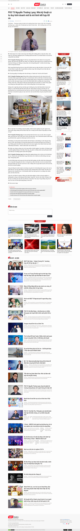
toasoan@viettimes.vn (66, 519)
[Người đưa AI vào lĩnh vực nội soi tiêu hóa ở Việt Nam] (15, 402)
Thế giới (52, 8)
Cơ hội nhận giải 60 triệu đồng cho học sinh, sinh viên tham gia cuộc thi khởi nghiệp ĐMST (27, 190)
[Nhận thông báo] (63, 4)
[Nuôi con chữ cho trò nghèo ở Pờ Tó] (15, 453)
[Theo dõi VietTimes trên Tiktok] (68, 523)
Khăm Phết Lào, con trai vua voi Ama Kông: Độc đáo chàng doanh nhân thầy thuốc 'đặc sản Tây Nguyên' (37, 488)
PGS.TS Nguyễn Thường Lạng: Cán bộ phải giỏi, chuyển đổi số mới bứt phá (48, 236)
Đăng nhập (69, 4)
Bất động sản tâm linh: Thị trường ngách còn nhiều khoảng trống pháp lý (48, 251)
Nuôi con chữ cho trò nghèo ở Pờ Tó (34, 449)
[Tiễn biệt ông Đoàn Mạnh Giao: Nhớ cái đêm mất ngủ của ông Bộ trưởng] (15, 377)
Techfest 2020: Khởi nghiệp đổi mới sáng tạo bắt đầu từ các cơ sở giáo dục (25, 191)
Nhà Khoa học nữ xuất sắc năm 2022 (42, 430)
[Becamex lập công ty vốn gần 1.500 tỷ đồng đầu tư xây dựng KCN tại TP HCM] (15, 229)
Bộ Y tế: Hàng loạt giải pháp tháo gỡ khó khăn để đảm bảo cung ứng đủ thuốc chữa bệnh (37, 362)
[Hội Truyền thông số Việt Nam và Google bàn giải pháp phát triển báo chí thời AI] (15, 244)
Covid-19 (31, 417)
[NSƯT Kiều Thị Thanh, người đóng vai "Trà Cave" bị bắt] (64, 229)
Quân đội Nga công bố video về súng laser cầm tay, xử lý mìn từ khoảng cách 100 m (31, 251)
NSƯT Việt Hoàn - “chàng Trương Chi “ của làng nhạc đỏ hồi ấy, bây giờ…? (60, 138)
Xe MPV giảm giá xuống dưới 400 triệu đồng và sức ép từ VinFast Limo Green (61, 83)
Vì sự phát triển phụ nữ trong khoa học (37, 442)
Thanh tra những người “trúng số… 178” (61, 98)
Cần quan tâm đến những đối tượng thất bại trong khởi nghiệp (22, 193)
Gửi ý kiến (49, 216)
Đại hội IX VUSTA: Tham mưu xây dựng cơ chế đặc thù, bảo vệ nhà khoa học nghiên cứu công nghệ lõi (64, 251)
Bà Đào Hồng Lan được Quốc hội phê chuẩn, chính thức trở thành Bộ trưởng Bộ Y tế (37, 462)
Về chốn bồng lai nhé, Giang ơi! (32, 474)
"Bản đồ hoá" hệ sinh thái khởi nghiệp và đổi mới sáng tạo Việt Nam (23, 188)
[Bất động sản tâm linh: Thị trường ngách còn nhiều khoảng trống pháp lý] (48, 244)
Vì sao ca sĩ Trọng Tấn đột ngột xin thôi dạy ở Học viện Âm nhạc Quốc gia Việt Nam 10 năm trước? (60, 146)
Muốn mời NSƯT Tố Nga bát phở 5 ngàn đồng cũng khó (60, 162)
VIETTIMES (40, 4)
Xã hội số (13, 8)
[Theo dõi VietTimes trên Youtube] (66, 523)
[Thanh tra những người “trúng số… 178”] (64, 92)
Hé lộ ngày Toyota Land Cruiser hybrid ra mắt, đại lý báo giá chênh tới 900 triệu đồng (31, 236)
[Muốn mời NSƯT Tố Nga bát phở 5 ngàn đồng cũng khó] (68, 163)
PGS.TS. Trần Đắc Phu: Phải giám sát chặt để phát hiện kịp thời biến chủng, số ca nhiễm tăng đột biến (37, 413)
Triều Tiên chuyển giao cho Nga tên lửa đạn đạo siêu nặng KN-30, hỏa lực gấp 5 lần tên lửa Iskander (62, 113)
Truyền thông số (68, 8)
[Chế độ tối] (65, 4)
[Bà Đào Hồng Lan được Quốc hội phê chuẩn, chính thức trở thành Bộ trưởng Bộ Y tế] (15, 466)
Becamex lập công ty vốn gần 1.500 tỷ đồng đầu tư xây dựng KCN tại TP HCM (15, 236)
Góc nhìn (18, 8)
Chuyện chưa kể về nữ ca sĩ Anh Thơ (34, 323)
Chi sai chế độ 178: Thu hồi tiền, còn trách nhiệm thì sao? (62, 68)
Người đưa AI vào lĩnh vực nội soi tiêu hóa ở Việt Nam (37, 399)
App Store (65, 530)
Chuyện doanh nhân (59, 8)
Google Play (70, 530)
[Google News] (50, 21)
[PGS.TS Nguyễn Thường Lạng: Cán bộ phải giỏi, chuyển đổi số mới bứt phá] (48, 229)
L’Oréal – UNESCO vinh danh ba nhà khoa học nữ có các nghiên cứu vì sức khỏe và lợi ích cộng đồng (38, 425)
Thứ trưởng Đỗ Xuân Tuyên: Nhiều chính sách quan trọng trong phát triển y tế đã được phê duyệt (38, 337)
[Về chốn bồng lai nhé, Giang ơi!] (15, 478)
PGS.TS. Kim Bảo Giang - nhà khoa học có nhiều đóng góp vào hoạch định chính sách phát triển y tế (60, 170)
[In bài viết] (46, 21)
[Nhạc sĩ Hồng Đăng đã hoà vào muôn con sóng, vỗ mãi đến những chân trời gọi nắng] (68, 155)
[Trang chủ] (8, 8)
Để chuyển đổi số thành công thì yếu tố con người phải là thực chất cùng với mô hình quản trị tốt (37, 500)
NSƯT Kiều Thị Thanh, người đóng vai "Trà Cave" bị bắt (64, 235)
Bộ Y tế (29, 366)
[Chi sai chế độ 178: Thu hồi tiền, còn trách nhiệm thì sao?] (64, 61)
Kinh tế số (23, 8)
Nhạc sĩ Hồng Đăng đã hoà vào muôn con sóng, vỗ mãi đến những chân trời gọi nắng (60, 156)
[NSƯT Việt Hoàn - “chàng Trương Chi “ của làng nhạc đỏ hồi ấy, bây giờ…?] (68, 138)
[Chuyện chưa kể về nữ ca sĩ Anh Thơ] (15, 327)
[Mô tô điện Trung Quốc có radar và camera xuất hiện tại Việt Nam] (64, 121)
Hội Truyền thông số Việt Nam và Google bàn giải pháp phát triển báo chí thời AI (15, 251)
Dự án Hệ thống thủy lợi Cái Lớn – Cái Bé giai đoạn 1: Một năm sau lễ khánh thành (37, 349)
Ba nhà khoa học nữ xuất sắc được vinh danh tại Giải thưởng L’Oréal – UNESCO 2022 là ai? (37, 437)
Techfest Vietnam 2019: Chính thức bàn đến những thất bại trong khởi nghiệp (25, 195)
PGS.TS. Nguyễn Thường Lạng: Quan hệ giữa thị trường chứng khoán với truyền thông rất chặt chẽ (38, 387)
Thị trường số (40, 8)
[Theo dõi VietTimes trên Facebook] (63, 523)
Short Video (46, 8)
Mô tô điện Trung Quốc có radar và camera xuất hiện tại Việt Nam (62, 128)
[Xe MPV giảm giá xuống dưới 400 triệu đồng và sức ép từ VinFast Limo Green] (64, 76)
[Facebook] (44, 21)
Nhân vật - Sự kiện (14, 258)
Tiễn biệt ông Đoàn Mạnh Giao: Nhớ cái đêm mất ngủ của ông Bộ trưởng (37, 374)
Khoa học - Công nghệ (30, 8)
